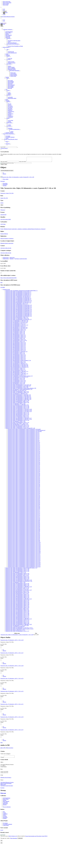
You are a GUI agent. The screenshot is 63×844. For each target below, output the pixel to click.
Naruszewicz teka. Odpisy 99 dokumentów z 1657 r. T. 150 (17, 593)
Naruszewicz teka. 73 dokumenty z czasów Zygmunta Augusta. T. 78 (18, 375)
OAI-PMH (2, 287)
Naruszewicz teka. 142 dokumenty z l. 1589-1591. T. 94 (16, 393)
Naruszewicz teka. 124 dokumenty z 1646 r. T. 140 (15, 582)
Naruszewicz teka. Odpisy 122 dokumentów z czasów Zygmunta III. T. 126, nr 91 (24, 532)
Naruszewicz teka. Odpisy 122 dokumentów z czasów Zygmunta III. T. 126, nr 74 (24, 513)
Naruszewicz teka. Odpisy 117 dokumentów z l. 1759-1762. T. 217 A (18, 627)
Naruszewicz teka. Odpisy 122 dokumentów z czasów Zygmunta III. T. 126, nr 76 (24, 515)
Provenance (8, 125)
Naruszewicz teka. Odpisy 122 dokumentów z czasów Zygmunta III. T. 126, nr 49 (24, 485)
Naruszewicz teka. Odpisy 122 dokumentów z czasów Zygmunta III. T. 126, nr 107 (24, 550)
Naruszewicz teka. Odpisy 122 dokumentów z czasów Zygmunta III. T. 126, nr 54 (24, 491)
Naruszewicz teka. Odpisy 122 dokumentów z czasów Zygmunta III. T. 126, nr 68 (24, 506)
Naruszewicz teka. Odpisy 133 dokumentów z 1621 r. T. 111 (17, 412)
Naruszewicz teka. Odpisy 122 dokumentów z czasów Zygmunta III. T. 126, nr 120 (24, 564)
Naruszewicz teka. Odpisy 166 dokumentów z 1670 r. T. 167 (17, 612)
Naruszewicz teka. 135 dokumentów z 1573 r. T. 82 (15, 380)
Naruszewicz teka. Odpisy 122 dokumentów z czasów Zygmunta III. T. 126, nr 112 (24, 555)
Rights (7, 118)
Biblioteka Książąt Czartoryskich (6, 243)
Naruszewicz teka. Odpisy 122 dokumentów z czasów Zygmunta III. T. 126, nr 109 (24, 552)
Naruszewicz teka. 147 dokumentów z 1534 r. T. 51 (15, 346)
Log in (1, 830)
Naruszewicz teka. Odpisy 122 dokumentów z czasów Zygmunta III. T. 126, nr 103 (24, 545)
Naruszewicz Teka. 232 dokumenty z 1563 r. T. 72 (15, 369)
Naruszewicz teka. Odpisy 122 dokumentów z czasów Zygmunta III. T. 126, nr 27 (24, 461)
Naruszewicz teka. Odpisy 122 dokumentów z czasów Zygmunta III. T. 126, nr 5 (23, 436)
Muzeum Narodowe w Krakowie (6, 238)
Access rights (10, 120)
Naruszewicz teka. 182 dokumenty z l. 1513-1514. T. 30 (16, 322)
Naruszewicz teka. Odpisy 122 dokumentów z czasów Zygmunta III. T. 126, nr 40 (24, 475)
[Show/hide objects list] (9, 47)
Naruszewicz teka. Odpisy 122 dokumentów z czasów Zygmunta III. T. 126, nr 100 (24, 542)
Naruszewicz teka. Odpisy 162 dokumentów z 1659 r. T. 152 (17, 595)
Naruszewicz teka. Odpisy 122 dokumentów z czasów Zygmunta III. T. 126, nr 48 (24, 484)
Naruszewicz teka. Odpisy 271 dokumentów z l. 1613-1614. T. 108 (18, 409)
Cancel (2, 164)
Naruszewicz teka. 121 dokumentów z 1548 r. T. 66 (15, 362)
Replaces (9, 112)
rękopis (1, 202)
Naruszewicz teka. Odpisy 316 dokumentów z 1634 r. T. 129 (17, 570)
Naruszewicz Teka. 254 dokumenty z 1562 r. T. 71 (15, 368)
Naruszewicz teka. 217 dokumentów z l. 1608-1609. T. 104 (17, 404)
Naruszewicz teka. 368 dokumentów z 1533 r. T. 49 (15, 343)
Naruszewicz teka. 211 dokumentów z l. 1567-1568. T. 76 (16, 373)
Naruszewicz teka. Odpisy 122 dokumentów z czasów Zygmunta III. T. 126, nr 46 (24, 482)
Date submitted (11, 81)
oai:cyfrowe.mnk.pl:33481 (5, 219)
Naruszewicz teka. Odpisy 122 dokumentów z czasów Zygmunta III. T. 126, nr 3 (23, 434)
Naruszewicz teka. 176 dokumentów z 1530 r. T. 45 (15, 339)
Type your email (3, 161)
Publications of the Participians (12, 43)
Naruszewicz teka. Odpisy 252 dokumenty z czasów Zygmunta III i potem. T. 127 (21, 567)
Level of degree (13, 73)
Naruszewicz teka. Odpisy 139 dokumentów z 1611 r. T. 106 (17, 407)
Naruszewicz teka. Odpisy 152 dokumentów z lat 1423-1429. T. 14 (18, 304)
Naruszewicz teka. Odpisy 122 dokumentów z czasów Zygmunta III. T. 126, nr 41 (24, 476)
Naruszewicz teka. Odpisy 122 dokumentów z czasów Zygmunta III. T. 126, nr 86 (24, 526)
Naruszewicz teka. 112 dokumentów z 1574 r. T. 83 (15, 381)
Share (6, 12)
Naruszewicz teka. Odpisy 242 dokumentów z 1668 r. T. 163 (17, 607)
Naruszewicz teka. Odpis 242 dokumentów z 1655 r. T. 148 (17, 591)
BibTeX (4, 173)
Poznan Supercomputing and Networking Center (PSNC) (36, 836)
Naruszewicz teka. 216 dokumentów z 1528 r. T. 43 (15, 337)
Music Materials (8, 35)
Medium (9, 93)
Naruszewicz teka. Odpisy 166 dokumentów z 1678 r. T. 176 (17, 622)
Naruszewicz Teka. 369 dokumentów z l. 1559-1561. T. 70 (16, 367)
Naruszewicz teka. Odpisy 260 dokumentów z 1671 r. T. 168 (17, 613)
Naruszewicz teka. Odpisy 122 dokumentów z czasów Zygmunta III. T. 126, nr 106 (24, 548)
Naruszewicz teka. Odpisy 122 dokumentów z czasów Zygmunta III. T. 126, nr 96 (24, 537)
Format (8, 90)
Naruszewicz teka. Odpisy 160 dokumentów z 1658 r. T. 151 (17, 594)
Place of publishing (11, 68)
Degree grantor (13, 76)
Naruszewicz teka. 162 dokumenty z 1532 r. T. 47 (15, 341)
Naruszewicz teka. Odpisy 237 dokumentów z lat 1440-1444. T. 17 (18, 308)
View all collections (7, 806)
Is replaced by (10, 113)
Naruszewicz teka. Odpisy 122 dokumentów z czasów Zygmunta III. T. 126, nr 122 (24, 566)
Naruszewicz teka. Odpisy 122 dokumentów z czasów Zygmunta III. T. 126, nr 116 (24, 560)
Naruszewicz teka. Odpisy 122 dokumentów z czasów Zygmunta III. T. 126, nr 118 (24, 562)
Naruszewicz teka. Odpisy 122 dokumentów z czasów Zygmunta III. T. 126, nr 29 (24, 463)
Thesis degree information (14, 70)
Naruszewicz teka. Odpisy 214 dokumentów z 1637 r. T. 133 (17, 574)
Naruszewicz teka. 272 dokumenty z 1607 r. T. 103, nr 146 (11, 665)
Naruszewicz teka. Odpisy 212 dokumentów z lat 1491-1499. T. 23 (18, 314)
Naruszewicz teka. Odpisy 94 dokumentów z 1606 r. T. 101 (17, 401)
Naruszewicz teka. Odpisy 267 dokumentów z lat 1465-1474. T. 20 (18, 311)
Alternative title (11, 51)
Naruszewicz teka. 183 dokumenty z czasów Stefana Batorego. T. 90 (18, 389)
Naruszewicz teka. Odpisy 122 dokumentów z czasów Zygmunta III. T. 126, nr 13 (24, 445)
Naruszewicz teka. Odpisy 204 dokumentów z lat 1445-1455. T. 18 (18, 309)
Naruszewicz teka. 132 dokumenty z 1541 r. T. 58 (15, 353)
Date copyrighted (11, 84)
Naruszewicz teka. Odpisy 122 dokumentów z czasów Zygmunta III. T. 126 (20, 428)
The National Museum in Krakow (7, 782)
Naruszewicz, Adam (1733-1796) (6, 193)
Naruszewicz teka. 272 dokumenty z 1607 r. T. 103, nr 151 (11, 704)
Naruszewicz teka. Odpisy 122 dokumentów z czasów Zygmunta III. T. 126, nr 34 (24, 469)
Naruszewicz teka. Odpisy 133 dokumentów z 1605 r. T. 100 (17, 400)
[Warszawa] (2, 209)
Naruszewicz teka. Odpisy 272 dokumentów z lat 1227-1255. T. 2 (18, 291)
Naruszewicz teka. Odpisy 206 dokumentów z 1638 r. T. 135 (17, 576)
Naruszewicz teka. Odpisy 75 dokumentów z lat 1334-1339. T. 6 (18, 296)
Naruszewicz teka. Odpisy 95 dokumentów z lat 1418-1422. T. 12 (18, 302)
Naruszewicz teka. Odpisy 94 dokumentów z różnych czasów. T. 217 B (19, 628)
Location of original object (14, 129)
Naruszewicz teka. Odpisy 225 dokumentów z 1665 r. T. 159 (17, 603)
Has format (10, 108)
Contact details (6, 825)
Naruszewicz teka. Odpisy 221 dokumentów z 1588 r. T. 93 (17, 392)
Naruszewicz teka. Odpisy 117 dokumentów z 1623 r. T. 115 (17, 417)
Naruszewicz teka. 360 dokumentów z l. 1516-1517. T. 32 (16, 324)
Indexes (4, 47)
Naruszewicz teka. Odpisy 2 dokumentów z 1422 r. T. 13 (16, 303)
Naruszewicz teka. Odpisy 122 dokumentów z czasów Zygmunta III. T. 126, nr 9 (23, 441)
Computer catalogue (9, 132)
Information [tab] (5, 184)
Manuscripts (7, 37)
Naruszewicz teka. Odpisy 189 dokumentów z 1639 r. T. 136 (17, 577)
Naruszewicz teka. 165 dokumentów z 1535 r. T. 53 (15, 348)
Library (9, 41)
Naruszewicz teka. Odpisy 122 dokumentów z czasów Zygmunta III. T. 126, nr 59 (24, 496)
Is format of (10, 109)
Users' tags (10, 58)
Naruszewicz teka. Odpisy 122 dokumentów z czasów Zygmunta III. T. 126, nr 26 (24, 460)
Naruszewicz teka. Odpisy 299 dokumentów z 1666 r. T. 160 (17, 604)
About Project (6, 133)
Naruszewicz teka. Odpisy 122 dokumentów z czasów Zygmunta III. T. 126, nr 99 (24, 541)
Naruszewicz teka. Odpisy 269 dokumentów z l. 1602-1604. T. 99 (18, 399)
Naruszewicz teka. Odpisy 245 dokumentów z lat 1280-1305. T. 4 (18, 293)
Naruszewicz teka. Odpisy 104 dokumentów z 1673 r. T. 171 (17, 616)
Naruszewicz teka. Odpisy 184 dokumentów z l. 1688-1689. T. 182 (18, 624)
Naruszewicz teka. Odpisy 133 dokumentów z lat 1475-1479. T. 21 (18, 312)
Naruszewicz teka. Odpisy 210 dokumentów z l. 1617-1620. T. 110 (18, 411)
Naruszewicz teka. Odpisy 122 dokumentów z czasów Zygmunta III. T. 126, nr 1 (23, 432)
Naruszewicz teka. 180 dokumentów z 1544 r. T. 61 (15, 357)
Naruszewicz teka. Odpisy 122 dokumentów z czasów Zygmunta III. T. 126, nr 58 (24, 495)
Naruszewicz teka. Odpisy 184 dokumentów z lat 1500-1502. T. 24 (18, 316)
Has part (9, 103)
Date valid (10, 88)
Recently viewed (7, 139)
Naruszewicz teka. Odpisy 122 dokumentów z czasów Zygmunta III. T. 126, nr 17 (24, 450)
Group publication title (12, 52)
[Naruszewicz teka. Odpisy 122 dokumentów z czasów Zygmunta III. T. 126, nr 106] (17, 177)
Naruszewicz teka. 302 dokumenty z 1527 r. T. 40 (15, 333)
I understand (20, 838)
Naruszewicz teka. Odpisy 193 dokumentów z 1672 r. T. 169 (17, 614)
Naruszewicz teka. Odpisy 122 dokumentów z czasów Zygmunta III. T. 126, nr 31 (24, 465)
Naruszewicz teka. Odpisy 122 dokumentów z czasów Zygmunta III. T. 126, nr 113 (24, 556)
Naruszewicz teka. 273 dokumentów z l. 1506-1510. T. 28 (16, 320)
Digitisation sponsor (12, 69)
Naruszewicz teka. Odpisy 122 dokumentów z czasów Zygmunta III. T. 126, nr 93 (24, 534)
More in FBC (3, 747)
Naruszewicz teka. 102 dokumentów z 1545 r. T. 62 (15, 358)
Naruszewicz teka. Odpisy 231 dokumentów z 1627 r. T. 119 (17, 420)
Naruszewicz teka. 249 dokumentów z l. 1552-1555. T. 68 (16, 364)
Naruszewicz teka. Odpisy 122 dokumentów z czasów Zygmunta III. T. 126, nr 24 (24, 458)
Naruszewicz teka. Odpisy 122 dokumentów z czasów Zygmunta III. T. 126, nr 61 (24, 499)
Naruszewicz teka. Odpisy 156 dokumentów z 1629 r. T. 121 (17, 422)
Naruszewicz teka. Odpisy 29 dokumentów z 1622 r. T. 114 (17, 415)
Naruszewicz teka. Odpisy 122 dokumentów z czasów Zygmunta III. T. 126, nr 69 (24, 507)
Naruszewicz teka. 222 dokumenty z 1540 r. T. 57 (15, 352)
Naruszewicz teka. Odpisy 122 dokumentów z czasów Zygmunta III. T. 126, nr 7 (23, 439)
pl (4, 9)
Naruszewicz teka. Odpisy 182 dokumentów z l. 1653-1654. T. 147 (18, 590)
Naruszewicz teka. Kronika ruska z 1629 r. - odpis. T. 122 (16, 423)
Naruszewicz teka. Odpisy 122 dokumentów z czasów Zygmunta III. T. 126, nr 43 (24, 479)
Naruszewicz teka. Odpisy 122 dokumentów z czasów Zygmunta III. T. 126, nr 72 (24, 511)
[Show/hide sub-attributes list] (5, 56)
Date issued (10, 83)
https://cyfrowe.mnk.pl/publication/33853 (8, 277)
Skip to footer (5, 4)
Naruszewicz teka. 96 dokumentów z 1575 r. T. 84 (15, 382)
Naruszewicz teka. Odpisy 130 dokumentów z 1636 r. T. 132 (17, 573)
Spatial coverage (11, 61)
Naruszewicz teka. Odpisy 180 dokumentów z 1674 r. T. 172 (17, 617)
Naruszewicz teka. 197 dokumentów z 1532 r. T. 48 (15, 342)
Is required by (10, 116)
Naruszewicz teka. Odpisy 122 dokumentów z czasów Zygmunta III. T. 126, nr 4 (23, 435)
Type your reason (22, 161)
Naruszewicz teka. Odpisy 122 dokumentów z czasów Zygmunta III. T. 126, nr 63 (24, 501)
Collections (5, 29)
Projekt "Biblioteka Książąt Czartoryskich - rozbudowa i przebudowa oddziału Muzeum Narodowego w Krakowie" (23, 228)
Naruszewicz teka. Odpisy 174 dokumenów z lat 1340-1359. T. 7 (18, 297)
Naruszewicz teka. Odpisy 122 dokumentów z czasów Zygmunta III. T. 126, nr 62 (24, 500)
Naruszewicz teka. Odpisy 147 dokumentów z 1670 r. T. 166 (17, 611)
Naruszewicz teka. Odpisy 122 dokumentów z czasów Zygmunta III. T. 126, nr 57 (24, 494)
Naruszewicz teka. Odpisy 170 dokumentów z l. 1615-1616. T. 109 (18, 410)
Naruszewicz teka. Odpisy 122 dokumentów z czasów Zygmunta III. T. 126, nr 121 (24, 565)
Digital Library (6, 257)
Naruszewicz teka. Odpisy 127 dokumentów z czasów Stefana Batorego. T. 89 (20, 388)
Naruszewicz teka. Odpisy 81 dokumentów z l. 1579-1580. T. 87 (18, 385)
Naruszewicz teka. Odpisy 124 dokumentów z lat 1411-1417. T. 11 (18, 301)
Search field (2, 147)
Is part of (9, 104)
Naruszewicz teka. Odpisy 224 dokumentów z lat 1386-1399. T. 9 (18, 299)
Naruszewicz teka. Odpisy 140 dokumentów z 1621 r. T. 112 (17, 413)
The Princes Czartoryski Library (14, 40)
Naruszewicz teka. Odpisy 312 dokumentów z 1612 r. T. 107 (17, 408)
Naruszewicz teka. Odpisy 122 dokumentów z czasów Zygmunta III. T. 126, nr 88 (24, 529)
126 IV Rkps (3, 224)
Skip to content (6, 3)
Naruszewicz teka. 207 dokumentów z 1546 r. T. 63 (15, 359)
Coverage (8, 59)
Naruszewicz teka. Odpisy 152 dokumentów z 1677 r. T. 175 (17, 621)
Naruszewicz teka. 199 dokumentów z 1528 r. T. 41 (15, 334)
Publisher (7, 77)
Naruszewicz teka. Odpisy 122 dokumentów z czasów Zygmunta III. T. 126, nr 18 (24, 451)
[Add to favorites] (0, 659)
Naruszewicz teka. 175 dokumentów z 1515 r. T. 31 (15, 323)
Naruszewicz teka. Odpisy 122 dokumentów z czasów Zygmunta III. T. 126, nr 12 (24, 444)
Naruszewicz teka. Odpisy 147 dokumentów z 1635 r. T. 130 (17, 571)
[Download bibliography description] (0, 673)
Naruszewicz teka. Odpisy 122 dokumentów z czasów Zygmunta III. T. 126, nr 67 (24, 505)
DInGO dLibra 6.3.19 (13, 836)
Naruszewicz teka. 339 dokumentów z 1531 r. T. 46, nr (16, 340)
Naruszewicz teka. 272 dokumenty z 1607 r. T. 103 (15, 403)
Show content (5, 179)
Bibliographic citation (12, 98)
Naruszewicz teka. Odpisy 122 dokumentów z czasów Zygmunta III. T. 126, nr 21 (24, 454)
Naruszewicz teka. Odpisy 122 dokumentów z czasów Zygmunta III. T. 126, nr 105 (24, 547)
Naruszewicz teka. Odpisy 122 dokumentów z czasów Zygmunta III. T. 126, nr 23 (24, 456)
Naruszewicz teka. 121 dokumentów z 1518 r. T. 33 (15, 326)
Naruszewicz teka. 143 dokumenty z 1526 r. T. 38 (15, 331)
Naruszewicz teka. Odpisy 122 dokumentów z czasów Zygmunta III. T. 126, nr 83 (24, 523)
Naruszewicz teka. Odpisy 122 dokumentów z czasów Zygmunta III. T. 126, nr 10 (24, 442)
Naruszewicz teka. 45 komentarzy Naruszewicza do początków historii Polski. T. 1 (21, 290)
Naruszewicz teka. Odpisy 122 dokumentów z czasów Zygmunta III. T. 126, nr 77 (24, 516)
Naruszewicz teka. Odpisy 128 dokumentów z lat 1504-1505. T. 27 (18, 319)
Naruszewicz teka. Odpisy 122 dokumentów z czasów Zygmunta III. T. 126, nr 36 (24, 471)
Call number (10, 97)
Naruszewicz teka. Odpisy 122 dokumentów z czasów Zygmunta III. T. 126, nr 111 (24, 554)
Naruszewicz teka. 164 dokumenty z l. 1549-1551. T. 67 (16, 363)
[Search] (17, 147)
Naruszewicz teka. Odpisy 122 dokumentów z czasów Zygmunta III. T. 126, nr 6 (23, 438)
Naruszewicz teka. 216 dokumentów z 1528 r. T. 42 (15, 336)
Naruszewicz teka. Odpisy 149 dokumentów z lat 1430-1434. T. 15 (18, 306)
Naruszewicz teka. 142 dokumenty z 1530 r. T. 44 (15, 338)
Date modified (10, 86)
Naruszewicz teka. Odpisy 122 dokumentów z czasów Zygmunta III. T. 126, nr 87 (24, 527)
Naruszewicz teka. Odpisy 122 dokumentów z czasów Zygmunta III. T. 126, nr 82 (24, 522)
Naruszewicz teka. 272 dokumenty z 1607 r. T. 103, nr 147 (11, 652)
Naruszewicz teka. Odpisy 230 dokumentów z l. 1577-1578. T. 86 (18, 384)
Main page (3, 793)
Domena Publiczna (4, 233)
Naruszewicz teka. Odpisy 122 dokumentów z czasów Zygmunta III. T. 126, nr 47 (24, 483)
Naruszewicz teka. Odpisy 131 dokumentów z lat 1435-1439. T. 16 (18, 307)
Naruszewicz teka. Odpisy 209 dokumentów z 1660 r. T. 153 (17, 596)
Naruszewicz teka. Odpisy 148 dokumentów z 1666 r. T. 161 (17, 605)
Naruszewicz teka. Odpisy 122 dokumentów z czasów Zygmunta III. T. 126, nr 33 (24, 468)
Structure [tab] (4, 185)
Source (6, 99)
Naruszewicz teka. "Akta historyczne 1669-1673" (15, 626)
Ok (1, 840)
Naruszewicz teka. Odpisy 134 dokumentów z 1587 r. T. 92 (17, 391)
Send (6, 164)
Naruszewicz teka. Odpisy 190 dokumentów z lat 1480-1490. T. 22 (18, 313)
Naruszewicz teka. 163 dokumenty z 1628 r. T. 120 (15, 421)
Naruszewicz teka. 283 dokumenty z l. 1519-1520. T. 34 (16, 327)
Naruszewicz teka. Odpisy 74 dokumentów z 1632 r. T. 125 (17, 426)
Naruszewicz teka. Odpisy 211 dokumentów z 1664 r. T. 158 (17, 602)
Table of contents (11, 67)
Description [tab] (5, 183)
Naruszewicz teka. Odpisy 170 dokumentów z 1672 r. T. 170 (17, 615)
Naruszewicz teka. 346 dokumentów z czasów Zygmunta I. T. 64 (18, 360)
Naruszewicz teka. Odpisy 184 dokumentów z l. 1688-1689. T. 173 (18, 618)
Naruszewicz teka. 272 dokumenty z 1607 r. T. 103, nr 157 (11, 729)
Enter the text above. (10, 163)
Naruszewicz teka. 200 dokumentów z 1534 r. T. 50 (15, 344)
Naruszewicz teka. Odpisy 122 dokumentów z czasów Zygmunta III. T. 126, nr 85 (24, 525)
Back (2, 26)
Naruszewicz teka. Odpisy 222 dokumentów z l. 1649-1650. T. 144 (18, 586)
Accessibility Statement (9, 137)
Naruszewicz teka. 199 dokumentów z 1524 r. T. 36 (15, 329)
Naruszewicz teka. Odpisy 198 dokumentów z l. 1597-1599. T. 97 (18, 397)
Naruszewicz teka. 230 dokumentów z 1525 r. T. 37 (15, 330)
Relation (8, 101)
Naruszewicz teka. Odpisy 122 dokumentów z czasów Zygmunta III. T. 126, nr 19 (24, 452)
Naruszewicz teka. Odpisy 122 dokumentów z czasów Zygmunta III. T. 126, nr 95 (24, 536)
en (3, 9)
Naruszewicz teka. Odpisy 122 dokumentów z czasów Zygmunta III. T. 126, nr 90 (24, 531)
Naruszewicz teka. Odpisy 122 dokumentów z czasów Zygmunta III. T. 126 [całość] (24, 429)
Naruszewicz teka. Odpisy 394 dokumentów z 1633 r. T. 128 (17, 568)
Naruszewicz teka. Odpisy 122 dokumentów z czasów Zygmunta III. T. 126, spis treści (25, 431)
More (1, 742)
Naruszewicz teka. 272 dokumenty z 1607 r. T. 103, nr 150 (11, 716)
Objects (7, 141)
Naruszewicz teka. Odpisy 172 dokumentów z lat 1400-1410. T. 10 (18, 300)
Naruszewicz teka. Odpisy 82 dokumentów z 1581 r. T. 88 (16, 387)
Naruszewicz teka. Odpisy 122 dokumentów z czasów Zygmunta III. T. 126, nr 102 (24, 544)
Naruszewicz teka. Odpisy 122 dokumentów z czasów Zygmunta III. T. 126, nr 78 (24, 517)
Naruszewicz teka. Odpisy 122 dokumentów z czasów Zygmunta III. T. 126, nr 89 (24, 530)
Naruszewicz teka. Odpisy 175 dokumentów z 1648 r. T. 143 (17, 585)
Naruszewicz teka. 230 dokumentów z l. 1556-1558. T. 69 (16, 365)
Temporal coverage (11, 62)
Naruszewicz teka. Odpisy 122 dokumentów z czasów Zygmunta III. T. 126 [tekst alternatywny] (26, 430)
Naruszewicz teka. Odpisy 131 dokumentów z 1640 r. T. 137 (17, 578)
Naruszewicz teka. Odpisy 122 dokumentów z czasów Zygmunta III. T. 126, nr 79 (24, 519)
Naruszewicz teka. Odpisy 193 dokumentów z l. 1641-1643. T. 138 (18, 580)
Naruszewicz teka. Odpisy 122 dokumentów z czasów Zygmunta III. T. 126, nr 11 (24, 443)
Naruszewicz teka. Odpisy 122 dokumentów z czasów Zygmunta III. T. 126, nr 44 (24, 480)
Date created (10, 80)
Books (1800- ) (8, 32)
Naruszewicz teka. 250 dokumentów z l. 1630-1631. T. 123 (17, 424)
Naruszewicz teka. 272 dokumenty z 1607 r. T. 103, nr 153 (11, 678)
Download (2, 181)
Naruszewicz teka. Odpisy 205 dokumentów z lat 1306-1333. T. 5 (18, 295)
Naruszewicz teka (6, 289)
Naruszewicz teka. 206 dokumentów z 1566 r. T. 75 (15, 372)
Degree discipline (13, 74)
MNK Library (3, 784)
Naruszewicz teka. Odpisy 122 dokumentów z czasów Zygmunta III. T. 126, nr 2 (23, 433)
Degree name (13, 72)
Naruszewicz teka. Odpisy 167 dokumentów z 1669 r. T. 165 (17, 609)
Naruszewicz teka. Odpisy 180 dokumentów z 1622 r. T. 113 (17, 414)
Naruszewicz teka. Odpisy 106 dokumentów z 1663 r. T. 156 (17, 599)
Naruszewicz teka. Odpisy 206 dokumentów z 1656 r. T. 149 (17, 592)
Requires (9, 114)
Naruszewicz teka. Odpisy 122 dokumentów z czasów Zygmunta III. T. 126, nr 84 (24, 524)
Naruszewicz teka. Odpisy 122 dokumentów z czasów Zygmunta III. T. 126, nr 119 (24, 563)
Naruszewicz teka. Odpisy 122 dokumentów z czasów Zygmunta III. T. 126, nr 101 (24, 543)
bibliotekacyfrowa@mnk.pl (5, 777)
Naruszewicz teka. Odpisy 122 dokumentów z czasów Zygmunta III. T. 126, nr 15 (24, 448)
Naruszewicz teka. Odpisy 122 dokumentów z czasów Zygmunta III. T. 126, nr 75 (24, 514)
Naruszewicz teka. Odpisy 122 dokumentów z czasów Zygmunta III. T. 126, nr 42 (24, 478)
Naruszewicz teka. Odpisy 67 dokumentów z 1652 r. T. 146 (17, 588)
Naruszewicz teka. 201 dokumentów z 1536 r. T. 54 (15, 349)
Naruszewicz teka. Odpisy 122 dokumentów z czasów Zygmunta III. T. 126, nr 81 (24, 521)
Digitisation (10, 128)
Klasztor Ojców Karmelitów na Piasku (15, 46)
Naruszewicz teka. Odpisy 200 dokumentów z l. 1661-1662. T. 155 (18, 598)
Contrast (4, 11)
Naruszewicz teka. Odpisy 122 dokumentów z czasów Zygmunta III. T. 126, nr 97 (24, 538)
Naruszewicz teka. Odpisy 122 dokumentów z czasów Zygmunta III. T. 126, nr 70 (24, 509)
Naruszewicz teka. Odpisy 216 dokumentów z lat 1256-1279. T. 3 (18, 292)
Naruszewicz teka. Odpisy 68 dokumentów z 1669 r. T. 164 (17, 608)
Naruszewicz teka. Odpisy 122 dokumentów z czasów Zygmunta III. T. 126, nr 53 (24, 490)
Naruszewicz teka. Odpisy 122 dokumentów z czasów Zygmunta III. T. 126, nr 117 (24, 561)
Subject (8, 56)
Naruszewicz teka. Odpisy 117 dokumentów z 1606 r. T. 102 (17, 402)
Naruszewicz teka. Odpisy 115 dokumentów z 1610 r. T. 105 (17, 405)
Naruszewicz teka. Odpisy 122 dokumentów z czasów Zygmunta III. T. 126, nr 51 (24, 487)
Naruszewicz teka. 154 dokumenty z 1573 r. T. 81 (15, 379)
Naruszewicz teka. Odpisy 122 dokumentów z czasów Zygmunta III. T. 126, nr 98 (24, 540)
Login (4, 14)
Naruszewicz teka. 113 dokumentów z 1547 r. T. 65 (15, 361)
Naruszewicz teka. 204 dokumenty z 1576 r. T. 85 (15, 383)
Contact (9, 124)
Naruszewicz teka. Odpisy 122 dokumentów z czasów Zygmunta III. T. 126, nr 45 (24, 481)
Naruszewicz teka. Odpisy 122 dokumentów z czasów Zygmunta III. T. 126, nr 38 (24, 473)
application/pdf (3, 214)
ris (3, 172)
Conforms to (10, 117)
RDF (1, 282)
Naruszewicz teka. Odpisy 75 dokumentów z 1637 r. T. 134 (17, 575)
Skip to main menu (6, 1)
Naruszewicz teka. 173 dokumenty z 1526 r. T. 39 (15, 332)
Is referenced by (11, 111)
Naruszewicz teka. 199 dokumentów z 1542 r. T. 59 (15, 354)
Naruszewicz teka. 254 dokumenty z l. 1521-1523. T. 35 (16, 328)
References (10, 110)
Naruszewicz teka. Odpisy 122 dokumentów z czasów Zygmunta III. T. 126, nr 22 (24, 455)
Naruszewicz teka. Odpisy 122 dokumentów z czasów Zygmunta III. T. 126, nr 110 (24, 553)
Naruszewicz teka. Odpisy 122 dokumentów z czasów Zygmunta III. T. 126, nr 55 (24, 492)
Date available (10, 87)
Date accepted (10, 82)
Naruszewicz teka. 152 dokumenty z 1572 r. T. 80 (15, 378)
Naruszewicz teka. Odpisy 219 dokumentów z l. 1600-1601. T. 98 (18, 398)
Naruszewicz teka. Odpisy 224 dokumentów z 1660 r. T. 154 (17, 597)
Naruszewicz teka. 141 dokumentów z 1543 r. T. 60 (15, 356)
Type (6, 89)
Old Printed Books (9, 31)
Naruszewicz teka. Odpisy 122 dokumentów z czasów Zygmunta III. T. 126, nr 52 (24, 489)
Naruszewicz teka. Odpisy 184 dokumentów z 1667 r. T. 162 (17, 606)
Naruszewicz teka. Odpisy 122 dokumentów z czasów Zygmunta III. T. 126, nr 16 (24, 449)
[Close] (0, 149)
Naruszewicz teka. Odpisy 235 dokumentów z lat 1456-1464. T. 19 (18, 310)
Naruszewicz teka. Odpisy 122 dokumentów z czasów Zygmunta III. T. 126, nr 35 (24, 470)
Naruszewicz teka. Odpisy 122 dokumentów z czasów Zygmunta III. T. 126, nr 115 (24, 558)
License (9, 121)
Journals (7, 33)
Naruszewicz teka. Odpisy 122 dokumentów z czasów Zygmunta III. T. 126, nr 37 (24, 472)
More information (13, 838)
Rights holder (9, 122)
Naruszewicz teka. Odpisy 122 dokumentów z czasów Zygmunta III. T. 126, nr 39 (24, 474)
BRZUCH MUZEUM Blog (5, 783)
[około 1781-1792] (4, 198)
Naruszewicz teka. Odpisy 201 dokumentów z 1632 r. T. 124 (17, 425)
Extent (9, 92)
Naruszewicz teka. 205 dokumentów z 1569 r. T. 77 (15, 374)
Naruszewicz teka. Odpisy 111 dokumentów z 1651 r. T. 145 (17, 587)
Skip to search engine (7, 2)
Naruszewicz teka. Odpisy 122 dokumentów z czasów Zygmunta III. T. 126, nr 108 (24, 551)
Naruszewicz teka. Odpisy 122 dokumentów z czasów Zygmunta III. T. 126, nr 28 (24, 462)
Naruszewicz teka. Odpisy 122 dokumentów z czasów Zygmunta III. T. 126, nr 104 (24, 546)
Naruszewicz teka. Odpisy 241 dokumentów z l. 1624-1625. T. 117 (18, 418)
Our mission (7, 135)
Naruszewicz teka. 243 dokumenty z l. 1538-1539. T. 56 (16, 351)
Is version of (10, 107)
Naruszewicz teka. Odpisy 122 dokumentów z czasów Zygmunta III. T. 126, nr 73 (24, 512)
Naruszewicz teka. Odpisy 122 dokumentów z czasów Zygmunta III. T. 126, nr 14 (24, 446)
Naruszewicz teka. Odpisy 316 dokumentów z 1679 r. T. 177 (17, 631)
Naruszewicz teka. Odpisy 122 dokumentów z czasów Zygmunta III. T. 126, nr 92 (24, 533)
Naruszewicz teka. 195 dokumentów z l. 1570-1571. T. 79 (16, 377)
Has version (10, 106)
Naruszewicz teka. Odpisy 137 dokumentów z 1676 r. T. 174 (17, 619)
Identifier (8, 94)
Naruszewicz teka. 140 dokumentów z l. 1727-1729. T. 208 (17, 625)
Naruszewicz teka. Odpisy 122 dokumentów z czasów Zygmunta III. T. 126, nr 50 (24, 486)
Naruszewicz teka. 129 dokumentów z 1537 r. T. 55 (15, 350)
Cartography (7, 36)
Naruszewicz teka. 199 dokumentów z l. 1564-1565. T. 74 (16, 371)
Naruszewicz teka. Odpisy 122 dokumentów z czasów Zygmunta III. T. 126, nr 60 (24, 497)
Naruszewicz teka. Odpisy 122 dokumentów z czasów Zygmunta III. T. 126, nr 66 (24, 504)
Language (7, 100)
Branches (8, 38)
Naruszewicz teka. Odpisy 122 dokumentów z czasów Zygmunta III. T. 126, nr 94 (24, 535)
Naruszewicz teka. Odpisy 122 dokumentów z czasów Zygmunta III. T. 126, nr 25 (24, 459)
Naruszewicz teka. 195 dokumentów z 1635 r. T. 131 (15, 572)
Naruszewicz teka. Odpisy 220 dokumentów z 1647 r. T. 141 (17, 583)
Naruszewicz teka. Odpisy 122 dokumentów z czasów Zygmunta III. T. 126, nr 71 (24, 510)
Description (8, 63)
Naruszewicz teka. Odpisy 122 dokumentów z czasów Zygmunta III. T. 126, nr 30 (24, 464)
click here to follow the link (5, 248)
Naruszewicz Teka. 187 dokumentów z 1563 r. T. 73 (15, 370)
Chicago (2, 757)
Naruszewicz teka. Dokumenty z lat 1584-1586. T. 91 (15, 390)
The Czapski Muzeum (12, 42)
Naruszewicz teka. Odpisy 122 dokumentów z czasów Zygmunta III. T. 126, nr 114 (24, 557)
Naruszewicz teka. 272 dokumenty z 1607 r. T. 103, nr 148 (11, 640)
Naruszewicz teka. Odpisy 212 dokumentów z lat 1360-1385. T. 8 (18, 298)
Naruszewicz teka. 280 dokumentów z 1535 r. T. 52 (15, 347)
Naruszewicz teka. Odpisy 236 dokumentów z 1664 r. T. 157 (17, 601)
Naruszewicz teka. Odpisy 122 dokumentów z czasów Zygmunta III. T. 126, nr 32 (24, 466)
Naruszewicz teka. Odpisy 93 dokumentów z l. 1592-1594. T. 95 (18, 394)
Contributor (7, 55)
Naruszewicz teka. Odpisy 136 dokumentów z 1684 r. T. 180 (17, 623)
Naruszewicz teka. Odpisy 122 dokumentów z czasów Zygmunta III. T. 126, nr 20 (24, 453)
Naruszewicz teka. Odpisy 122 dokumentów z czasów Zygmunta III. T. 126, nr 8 (23, 440)
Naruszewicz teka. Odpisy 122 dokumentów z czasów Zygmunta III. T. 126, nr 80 (24, 520)
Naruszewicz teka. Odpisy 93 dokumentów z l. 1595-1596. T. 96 (18, 395)
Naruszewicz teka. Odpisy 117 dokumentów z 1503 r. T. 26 (17, 318)
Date (7, 78)
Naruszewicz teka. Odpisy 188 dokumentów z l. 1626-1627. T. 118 (18, 419)
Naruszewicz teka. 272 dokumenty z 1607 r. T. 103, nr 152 (11, 691)
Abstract (9, 66)
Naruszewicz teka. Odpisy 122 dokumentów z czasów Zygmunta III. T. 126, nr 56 (24, 493)
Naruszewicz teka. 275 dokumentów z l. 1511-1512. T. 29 (16, 321)
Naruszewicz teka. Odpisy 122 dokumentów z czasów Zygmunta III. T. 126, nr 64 (24, 502)
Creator (6, 53)
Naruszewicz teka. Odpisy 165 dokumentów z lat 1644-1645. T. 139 (18, 581)
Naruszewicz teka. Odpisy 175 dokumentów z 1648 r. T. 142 (17, 584)
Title (7, 49)
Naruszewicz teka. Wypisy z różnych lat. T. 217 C (15, 629)
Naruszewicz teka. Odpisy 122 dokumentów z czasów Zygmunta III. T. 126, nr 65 (24, 503)
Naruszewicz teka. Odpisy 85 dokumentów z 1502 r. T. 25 (16, 317)
